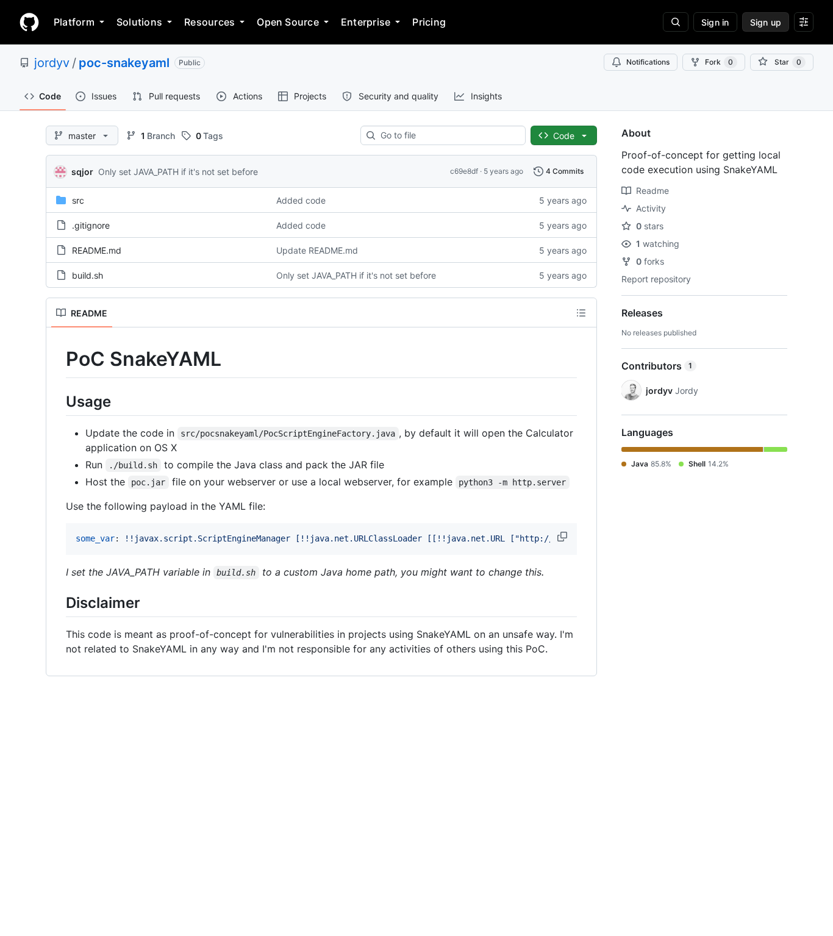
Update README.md (317, 250)
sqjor (82, 171)
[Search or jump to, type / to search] (675, 22)
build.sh (87, 275)
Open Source (288, 22)
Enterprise (365, 22)
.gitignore (91, 225)
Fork (719, 61)
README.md (96, 250)
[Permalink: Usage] (57, 401)
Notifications (648, 61)
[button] (563, 536)
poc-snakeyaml (124, 62)
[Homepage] (29, 22)
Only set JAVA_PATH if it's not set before (178, 171)
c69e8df (464, 171)
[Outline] (581, 313)
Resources (209, 22)
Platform (74, 22)
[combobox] (448, 135)
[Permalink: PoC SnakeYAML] (57, 359)
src (78, 200)
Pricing (429, 22)
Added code (301, 200)
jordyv (52, 62)
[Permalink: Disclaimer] (57, 602)
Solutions (139, 22)
